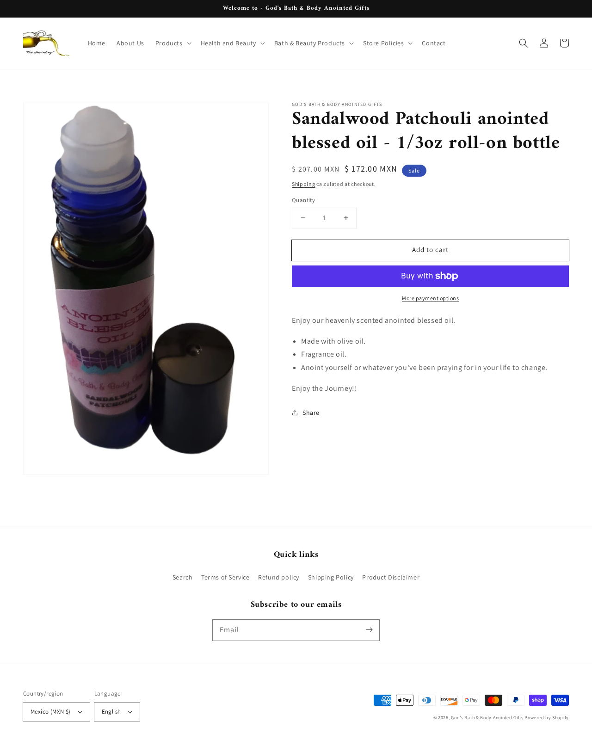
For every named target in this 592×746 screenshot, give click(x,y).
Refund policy (278, 577)
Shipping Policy (331, 577)
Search (183, 577)
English (111, 711)
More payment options (430, 298)
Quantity (303, 200)
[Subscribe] (369, 630)
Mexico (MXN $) (51, 711)
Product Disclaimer (390, 577)
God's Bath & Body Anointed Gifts (487, 718)
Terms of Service (225, 577)
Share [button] (311, 412)
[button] (172, 43)
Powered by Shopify (546, 718)
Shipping (303, 183)
